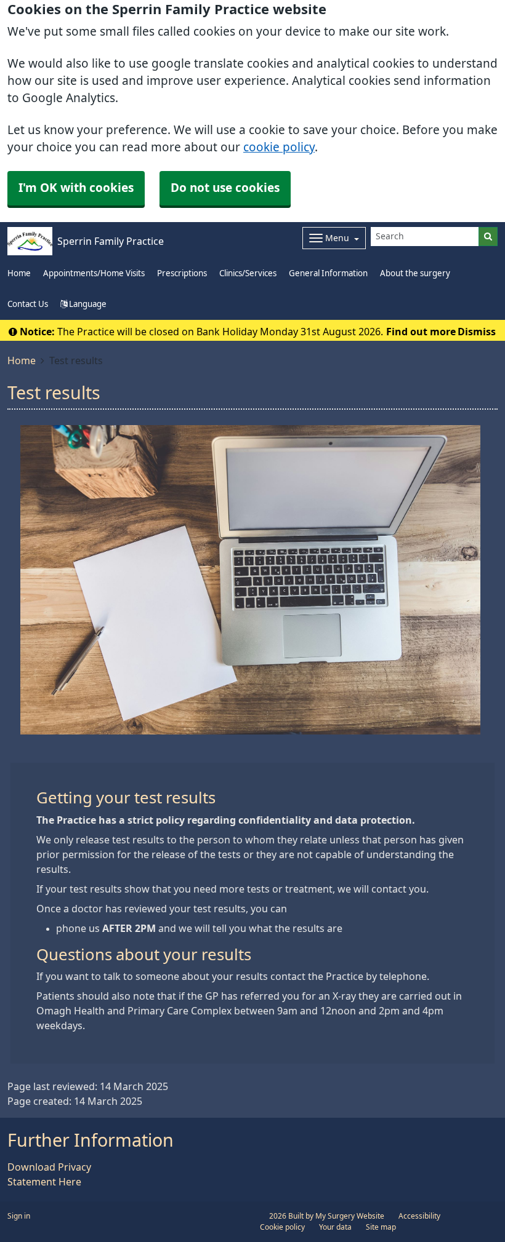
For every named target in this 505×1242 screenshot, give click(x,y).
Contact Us (27, 304)
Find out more (421, 331)
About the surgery (415, 273)
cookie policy (279, 147)
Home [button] (19, 273)
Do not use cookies (225, 188)
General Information (328, 273)
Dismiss (477, 331)
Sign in (18, 1216)
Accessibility (419, 1216)
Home (21, 360)
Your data (335, 1227)
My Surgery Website (349, 1216)
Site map (381, 1227)
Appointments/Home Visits (94, 273)
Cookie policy (282, 1227)
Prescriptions (182, 273)
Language (87, 304)
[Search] (488, 236)
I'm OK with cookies (76, 188)
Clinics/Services (248, 273)
